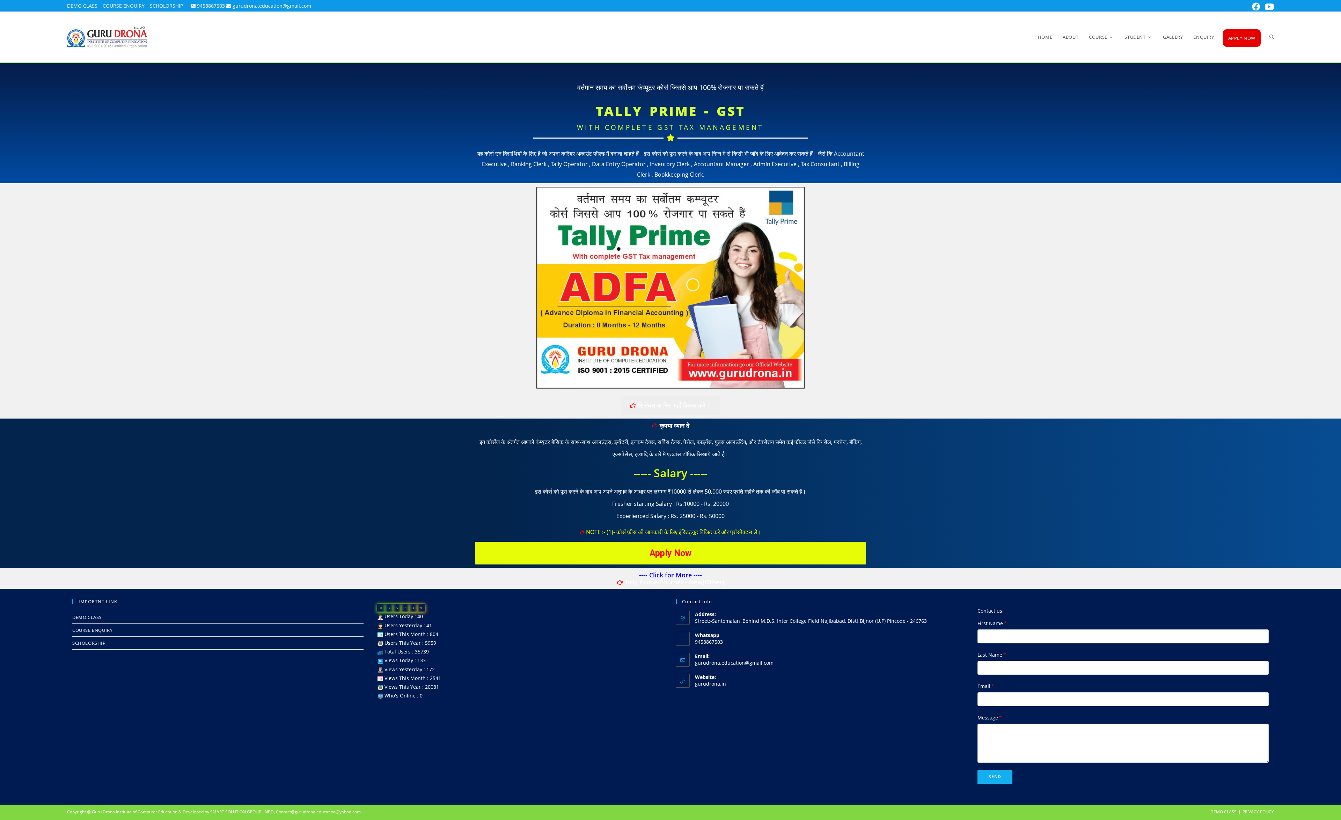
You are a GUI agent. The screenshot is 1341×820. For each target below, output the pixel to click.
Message (989, 717)
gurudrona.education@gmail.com (734, 662)
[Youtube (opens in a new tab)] (1268, 6)
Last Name (991, 654)
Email (985, 686)
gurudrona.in (710, 683)
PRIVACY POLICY (1258, 812)
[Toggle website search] (1271, 37)
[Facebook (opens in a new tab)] (1256, 6)
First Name (992, 623)
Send (995, 777)
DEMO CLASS (1223, 812)
